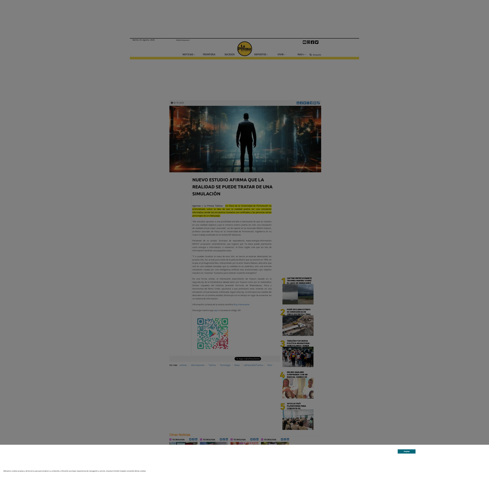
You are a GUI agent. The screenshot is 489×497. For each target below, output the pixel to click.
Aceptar (407, 451)
